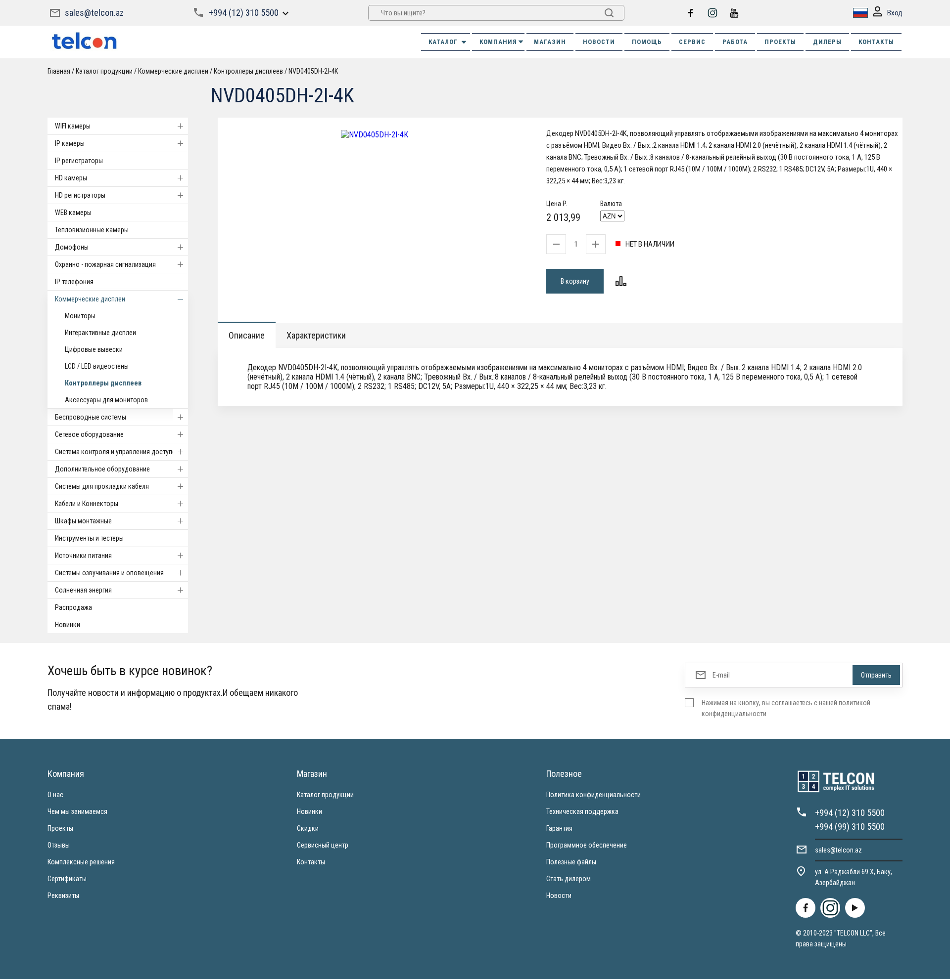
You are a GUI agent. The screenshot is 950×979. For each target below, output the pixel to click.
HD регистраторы (80, 195)
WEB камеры (73, 212)
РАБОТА (735, 41)
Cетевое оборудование (89, 434)
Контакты (311, 862)
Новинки (67, 625)
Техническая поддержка (582, 811)
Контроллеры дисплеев (103, 383)
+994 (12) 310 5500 (244, 12)
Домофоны (72, 247)
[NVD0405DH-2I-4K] (374, 134)
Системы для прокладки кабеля (102, 486)
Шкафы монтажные (83, 521)
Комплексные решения (81, 862)
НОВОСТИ (599, 41)
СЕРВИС (692, 41)
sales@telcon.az (94, 12)
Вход (894, 12)
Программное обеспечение (586, 845)
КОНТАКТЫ (876, 41)
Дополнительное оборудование (102, 469)
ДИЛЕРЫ (827, 41)
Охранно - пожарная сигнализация (105, 264)
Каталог (443, 41)
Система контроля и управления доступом (118, 452)
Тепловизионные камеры (92, 230)
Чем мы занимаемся (77, 811)
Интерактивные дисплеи (100, 333)
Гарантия (559, 828)
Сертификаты (67, 879)
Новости (558, 895)
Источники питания (83, 555)
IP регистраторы (79, 161)
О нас (55, 795)
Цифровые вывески (94, 349)
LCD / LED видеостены (97, 366)
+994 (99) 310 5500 (850, 826)
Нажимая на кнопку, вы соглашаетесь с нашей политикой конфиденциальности (786, 708)
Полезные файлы (571, 862)
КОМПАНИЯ (498, 41)
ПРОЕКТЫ (780, 41)
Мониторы (80, 316)
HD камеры (71, 178)
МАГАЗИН (550, 41)
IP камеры (70, 143)
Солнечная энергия (83, 590)
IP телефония (74, 282)
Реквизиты (63, 895)
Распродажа (73, 607)
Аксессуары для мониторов (106, 400)
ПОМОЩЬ (647, 41)
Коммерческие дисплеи (90, 299)
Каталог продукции (325, 795)
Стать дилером (568, 879)
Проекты (60, 828)
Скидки (308, 828)
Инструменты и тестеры (89, 538)
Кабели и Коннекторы (86, 504)
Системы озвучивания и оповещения (109, 573)
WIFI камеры (73, 126)
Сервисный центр (322, 845)
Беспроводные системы (90, 417)
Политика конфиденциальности (593, 795)
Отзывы (59, 845)
